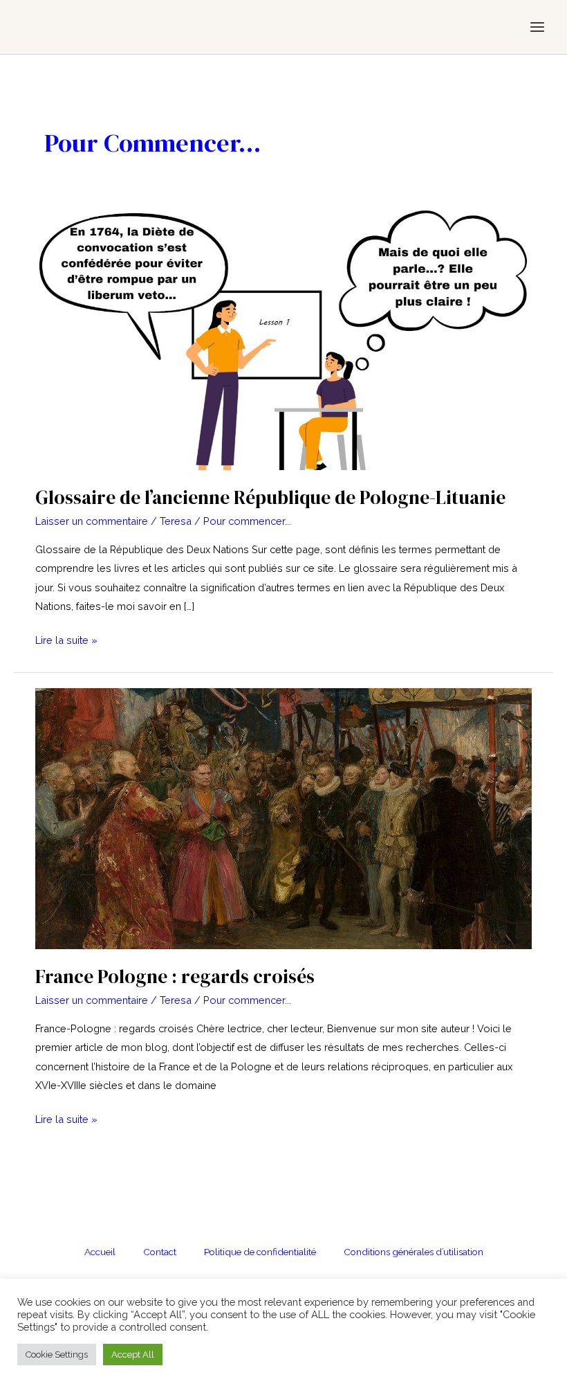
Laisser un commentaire (91, 521)
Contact (159, 1251)
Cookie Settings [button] (57, 1354)
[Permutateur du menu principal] (537, 27)
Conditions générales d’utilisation (413, 1251)
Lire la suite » (66, 641)
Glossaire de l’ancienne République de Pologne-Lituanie (270, 497)
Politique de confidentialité (260, 1251)
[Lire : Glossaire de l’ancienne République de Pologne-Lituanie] (283, 338)
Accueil (99, 1251)
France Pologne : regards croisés (175, 976)
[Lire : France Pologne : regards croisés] (283, 817)
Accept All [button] (132, 1354)
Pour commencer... (247, 521)
